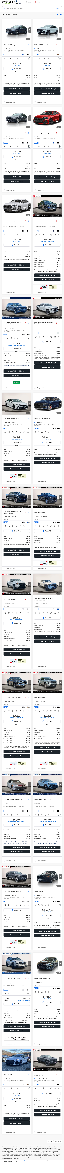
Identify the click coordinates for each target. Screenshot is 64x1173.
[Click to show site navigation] (61, 2)
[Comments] (29, 58)
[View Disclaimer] (17, 58)
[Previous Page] (48, 1141)
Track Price (18, 69)
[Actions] (28, 45)
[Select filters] (58, 14)
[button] (29, 30)
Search (57, 8)
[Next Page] (51, 1141)
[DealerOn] (8, 1158)
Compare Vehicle (10, 102)
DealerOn (15, 1160)
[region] (17, 79)
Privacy (23, 1160)
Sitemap (19, 1160)
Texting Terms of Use (29, 1160)
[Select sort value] (60, 14)
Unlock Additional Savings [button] (16, 89)
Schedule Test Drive (16, 93)
